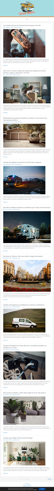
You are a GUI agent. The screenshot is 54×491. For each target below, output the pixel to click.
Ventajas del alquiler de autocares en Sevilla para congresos (22, 162)
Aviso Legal (27, 483)
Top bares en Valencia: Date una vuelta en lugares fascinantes (23, 256)
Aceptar (42, 488)
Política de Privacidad (27, 485)
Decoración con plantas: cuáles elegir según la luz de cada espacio (24, 393)
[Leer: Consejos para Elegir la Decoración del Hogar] (24, 453)
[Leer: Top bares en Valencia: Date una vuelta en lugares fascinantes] (27, 275)
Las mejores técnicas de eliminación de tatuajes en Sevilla (22, 25)
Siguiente (50, 479)
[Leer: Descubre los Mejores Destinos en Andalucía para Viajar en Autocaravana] (27, 227)
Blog (4, 27)
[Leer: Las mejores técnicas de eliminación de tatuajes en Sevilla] (24, 43)
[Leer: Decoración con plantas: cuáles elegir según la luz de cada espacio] (24, 410)
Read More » (5, 65)
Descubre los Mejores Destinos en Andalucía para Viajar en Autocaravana (26, 207)
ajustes (35, 489)
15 (27, 479)
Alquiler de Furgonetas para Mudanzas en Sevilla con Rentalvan (23, 305)
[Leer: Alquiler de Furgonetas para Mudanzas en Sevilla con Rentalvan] (24, 320)
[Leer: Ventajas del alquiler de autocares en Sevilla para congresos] (24, 180)
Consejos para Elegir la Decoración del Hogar (18, 438)
